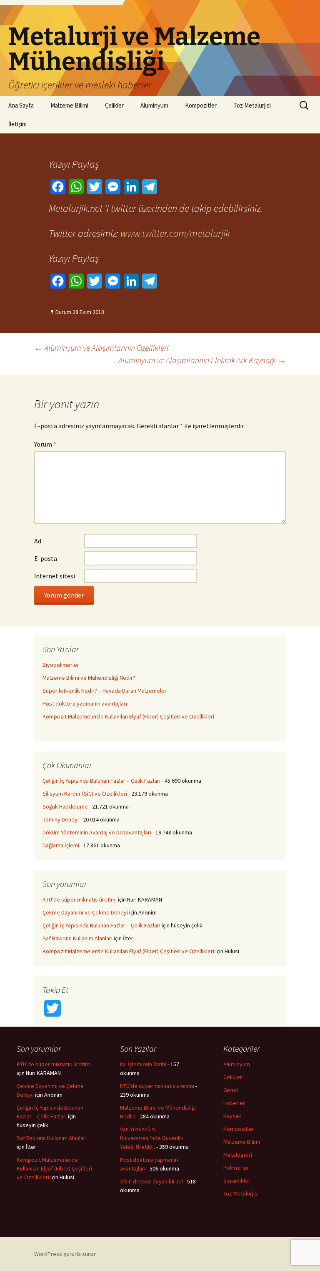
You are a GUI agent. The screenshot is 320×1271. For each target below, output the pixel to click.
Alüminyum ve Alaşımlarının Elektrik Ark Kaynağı (202, 360)
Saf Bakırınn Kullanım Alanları (77, 938)
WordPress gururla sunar (65, 1254)
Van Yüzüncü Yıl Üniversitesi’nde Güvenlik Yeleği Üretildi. (151, 1137)
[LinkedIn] (131, 186)
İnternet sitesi (54, 576)
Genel (230, 1090)
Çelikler (114, 105)
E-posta (45, 558)
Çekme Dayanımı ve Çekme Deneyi (85, 912)
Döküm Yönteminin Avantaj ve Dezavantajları (96, 832)
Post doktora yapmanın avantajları (84, 703)
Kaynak (232, 1116)
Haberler (234, 1103)
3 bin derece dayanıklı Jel (151, 1181)
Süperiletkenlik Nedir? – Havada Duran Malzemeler (104, 690)
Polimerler (236, 1167)
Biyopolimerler (60, 664)
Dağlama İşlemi (60, 845)
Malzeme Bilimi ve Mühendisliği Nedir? (88, 677)
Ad (37, 541)
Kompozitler (201, 105)
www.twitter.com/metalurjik (175, 233)
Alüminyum (154, 105)
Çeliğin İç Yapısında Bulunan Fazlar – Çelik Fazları (101, 780)
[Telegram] (149, 186)
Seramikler (236, 1180)
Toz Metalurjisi (252, 105)
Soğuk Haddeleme (65, 806)
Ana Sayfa (21, 105)
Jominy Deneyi (60, 819)
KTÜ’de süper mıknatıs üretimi (79, 899)
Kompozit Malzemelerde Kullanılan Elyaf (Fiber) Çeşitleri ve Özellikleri (128, 716)
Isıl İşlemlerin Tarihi (143, 1064)
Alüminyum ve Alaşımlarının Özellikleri (101, 347)
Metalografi (237, 1154)
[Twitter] (94, 186)
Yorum (45, 444)
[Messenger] (113, 186)
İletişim (17, 124)
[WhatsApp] (76, 186)
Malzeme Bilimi (69, 105)
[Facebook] (58, 186)
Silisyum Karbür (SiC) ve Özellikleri (84, 793)
